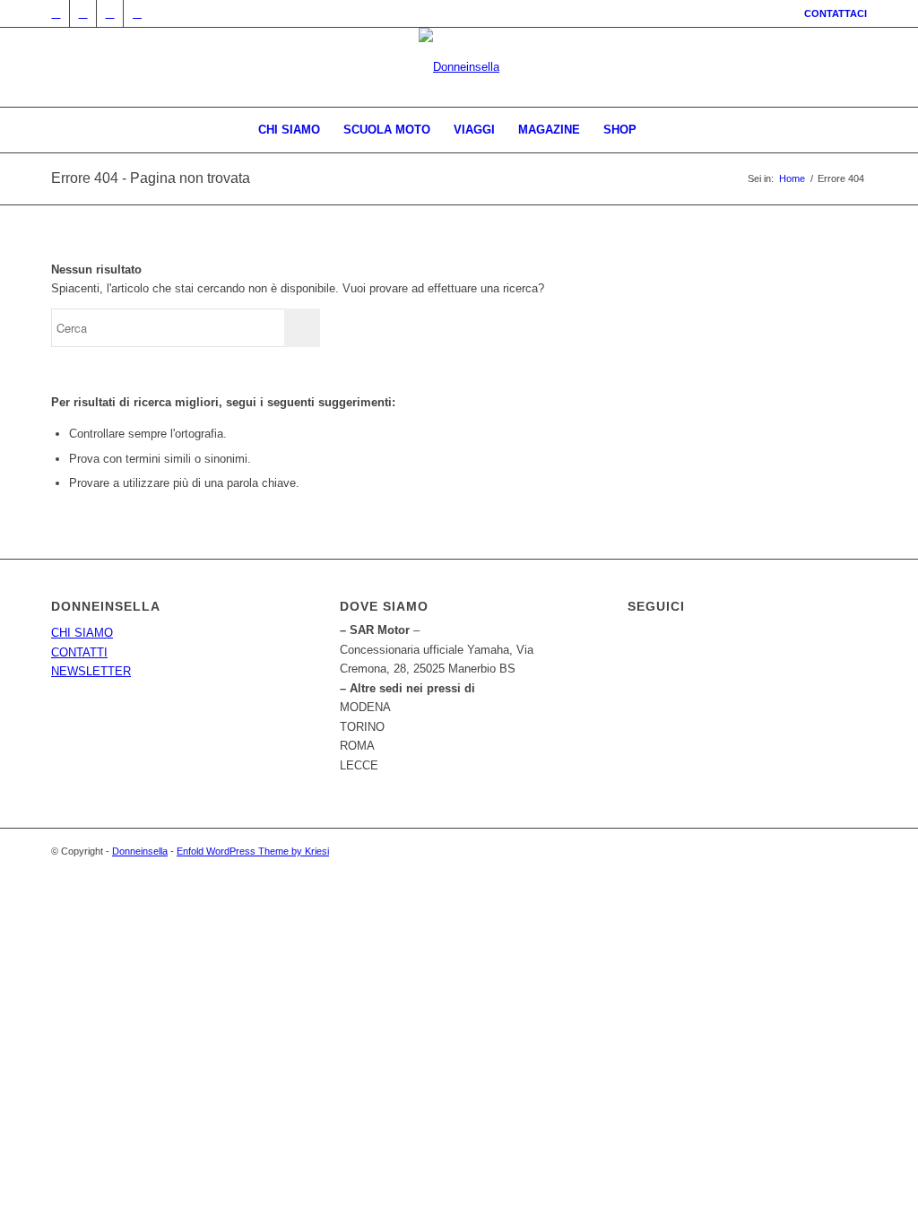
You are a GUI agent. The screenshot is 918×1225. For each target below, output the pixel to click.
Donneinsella (140, 851)
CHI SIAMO (82, 632)
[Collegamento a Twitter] (56, 13)
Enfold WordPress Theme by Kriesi (253, 851)
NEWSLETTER (91, 671)
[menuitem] (831, 13)
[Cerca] (659, 130)
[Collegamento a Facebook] (83, 13)
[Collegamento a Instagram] (110, 13)
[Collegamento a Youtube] (137, 13)
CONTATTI (79, 652)
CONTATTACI (835, 13)
